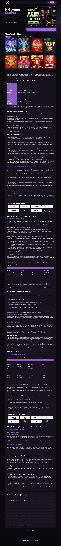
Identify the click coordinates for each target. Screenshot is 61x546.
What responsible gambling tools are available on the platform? (20, 518)
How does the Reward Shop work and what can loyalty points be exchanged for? (23, 515)
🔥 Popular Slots (8, 36)
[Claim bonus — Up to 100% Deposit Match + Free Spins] (41, 16)
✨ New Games (14, 36)
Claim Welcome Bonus (40, 29)
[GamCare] (24, 540)
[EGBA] (32, 540)
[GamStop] (28, 540)
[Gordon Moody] (36, 540)
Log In (48, 2)
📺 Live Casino (20, 36)
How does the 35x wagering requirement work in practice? (19, 500)
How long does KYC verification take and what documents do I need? (20, 506)
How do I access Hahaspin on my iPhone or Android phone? (19, 512)
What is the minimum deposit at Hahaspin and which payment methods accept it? (23, 497)
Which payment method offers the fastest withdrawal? (18, 509)
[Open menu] (56, 2)
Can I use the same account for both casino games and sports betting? (21, 503)
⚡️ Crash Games (25, 36)
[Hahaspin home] (7, 2)
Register (52, 2)
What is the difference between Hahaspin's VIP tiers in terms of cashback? (22, 521)
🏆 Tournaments (32, 36)
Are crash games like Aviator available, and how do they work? (19, 525)
